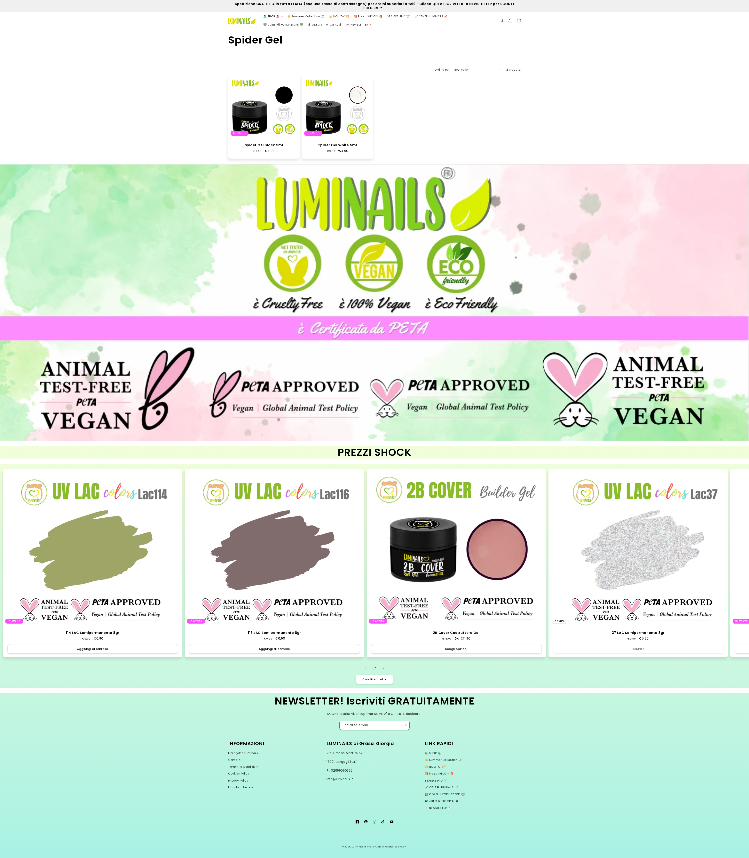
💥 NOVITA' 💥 (435, 767)
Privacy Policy (238, 781)
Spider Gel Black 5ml (264, 145)
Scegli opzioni (456, 649)
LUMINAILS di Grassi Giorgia (368, 846)
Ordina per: (442, 70)
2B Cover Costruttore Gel (456, 633)
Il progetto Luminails (243, 753)
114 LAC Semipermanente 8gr (92, 633)
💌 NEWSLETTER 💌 (438, 808)
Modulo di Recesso (241, 787)
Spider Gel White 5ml (337, 145)
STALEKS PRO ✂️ (436, 781)
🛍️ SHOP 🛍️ (433, 753)
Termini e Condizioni (243, 767)
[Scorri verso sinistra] (366, 668)
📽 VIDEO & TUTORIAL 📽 (442, 801)
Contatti (234, 760)
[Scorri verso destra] (383, 668)
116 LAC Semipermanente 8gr (274, 633)
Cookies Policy (238, 773)
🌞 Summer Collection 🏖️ (443, 760)
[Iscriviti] (405, 725)
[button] (273, 16)
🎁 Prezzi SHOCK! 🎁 (439, 773)
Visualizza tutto (374, 679)
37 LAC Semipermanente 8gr (638, 633)
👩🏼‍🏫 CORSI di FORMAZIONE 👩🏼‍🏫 (445, 794)
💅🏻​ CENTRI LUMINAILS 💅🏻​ (441, 787)
